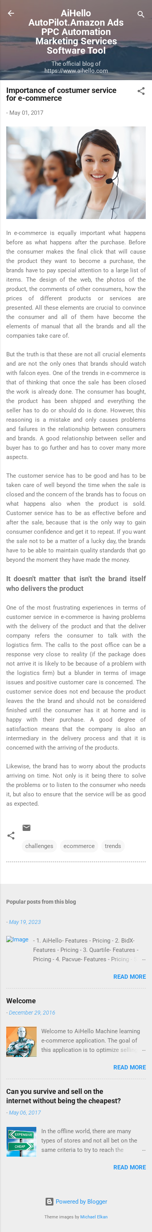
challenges (39, 846)
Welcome (21, 1001)
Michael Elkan (94, 1217)
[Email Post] (26, 830)
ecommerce (79, 846)
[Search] (141, 16)
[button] (141, 92)
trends (113, 846)
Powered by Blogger (80, 1201)
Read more (129, 976)
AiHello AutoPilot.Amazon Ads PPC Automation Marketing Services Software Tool (76, 32)
